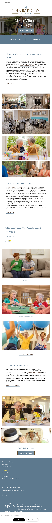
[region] (26, 517)
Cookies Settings (32, 519)
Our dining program (34, 372)
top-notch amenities (27, 65)
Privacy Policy (5, 487)
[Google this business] (3, 483)
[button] (10, 83)
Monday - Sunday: (6, 478)
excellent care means (16, 187)
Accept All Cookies (19, 519)
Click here (23, 509)
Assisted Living (15, 39)
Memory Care (36, 39)
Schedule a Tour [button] (26, 30)
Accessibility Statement (16, 487)
